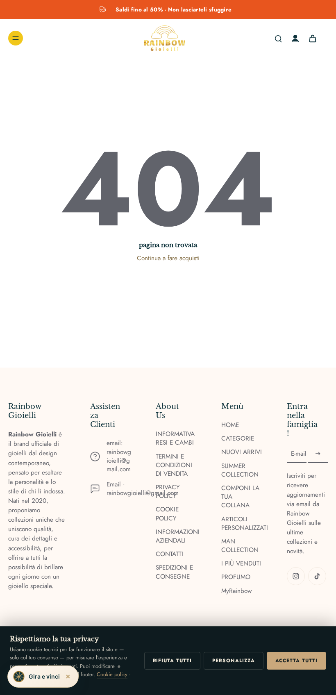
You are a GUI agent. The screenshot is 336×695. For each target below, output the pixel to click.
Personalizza (233, 660)
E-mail (298, 454)
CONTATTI (169, 554)
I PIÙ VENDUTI (241, 563)
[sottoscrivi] (318, 454)
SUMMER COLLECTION (240, 470)
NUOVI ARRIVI (241, 452)
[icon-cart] (312, 38)
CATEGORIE (237, 438)
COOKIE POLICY (167, 513)
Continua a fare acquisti (168, 258)
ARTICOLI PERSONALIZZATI (241, 523)
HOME (230, 425)
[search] (278, 38)
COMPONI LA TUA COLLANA (240, 497)
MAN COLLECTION (240, 545)
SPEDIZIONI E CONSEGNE (174, 572)
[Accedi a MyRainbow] (295, 38)
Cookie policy (112, 674)
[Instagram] (296, 576)
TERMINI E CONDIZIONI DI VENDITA (174, 465)
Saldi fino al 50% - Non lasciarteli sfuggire (174, 9)
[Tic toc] (317, 576)
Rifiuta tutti (172, 660)
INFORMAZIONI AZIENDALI (176, 536)
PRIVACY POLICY (168, 491)
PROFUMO (235, 577)
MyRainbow (236, 591)
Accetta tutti (296, 660)
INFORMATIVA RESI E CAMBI (175, 438)
